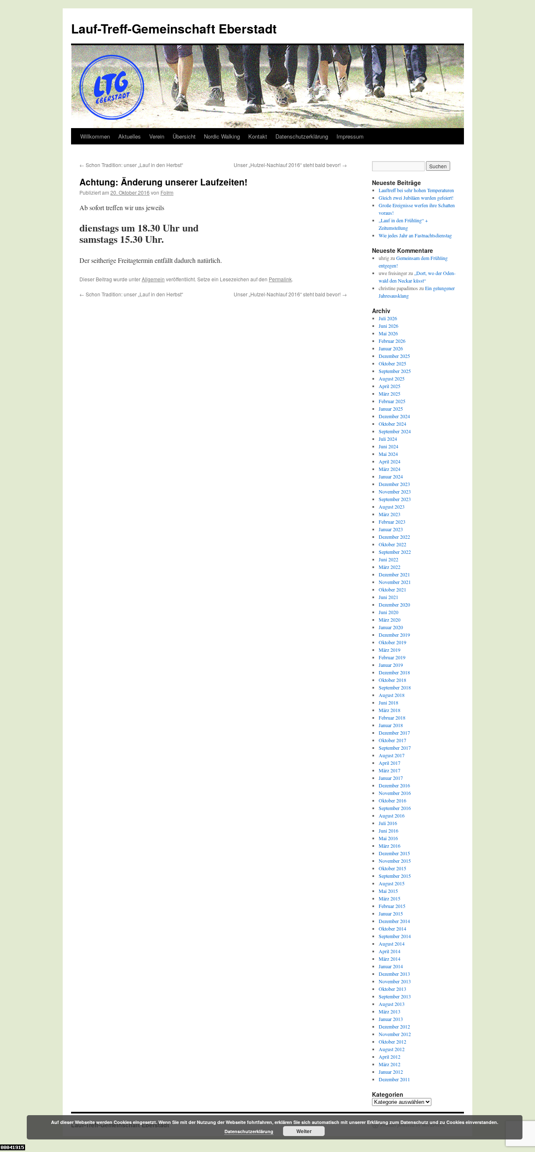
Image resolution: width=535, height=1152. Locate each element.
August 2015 (392, 883)
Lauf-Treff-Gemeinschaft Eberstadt (174, 28)
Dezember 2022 (394, 536)
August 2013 (392, 1003)
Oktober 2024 (392, 423)
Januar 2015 (391, 913)
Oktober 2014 (392, 928)
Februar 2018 (392, 717)
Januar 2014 (391, 966)
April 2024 (389, 461)
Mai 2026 (388, 333)
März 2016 (389, 845)
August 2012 (392, 1049)
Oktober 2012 (392, 1041)
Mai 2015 (388, 890)
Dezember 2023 (394, 484)
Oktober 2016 (392, 800)
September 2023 (395, 499)
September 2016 (395, 808)
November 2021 (395, 582)
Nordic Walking (222, 136)
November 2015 (395, 860)
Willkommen (95, 136)
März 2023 (389, 514)
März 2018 (389, 710)
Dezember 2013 (394, 973)
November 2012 (395, 1034)
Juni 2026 (388, 325)
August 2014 (392, 943)
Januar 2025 (391, 408)
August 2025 (392, 378)
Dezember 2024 (394, 416)
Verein (156, 136)
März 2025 (389, 393)
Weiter (304, 1131)
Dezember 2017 (394, 732)
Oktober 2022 (392, 544)
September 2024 (395, 431)
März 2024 (389, 468)
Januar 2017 (391, 777)
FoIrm (166, 192)
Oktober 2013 (392, 988)
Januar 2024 (391, 476)
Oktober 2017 (392, 740)
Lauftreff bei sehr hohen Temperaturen (416, 190)
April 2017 (389, 762)
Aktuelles (129, 136)
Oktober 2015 (392, 868)
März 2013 (389, 1011)
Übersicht (184, 136)
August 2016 (392, 815)
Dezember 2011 (394, 1079)
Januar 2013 (391, 1019)
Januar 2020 (391, 627)
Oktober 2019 (392, 642)
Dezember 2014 (394, 921)
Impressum (350, 136)
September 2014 (395, 936)
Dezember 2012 (394, 1026)
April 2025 (389, 386)
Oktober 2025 (392, 363)
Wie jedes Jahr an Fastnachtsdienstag (415, 235)
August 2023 (392, 506)
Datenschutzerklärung (301, 136)
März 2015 (389, 898)
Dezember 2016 (394, 785)
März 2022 (389, 566)
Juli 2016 (388, 823)
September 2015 (395, 875)
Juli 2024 (388, 438)
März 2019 (389, 649)
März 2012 (389, 1064)
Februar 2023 (392, 521)
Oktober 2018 (392, 679)
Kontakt (257, 136)
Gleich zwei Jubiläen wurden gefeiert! (416, 197)
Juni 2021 (388, 597)
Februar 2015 (392, 906)
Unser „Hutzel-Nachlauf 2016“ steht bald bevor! (290, 164)
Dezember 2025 (394, 355)
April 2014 (389, 951)
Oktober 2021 (392, 589)
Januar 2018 (391, 725)
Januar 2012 (391, 1071)
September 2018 (395, 687)
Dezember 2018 (394, 672)
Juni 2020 (388, 612)
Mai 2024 (388, 453)
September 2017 (395, 747)
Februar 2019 (392, 657)
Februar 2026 (392, 340)
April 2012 (389, 1056)
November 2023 (395, 491)
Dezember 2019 (394, 634)
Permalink (280, 279)
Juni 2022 (388, 559)
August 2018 (392, 695)
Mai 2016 (388, 838)
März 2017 (389, 770)
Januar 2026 (391, 348)
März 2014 (389, 958)
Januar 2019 (391, 664)
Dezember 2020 (394, 604)
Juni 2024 (388, 446)
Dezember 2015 (394, 853)
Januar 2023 (391, 529)
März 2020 (389, 619)
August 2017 (392, 755)
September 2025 (395, 371)
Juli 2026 (388, 318)
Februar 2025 (392, 401)
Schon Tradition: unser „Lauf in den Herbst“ (131, 164)
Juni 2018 (388, 702)
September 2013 (395, 996)
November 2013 (395, 981)
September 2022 (395, 551)
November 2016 (395, 792)
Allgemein (153, 279)
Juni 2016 (388, 830)
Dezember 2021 (394, 574)
